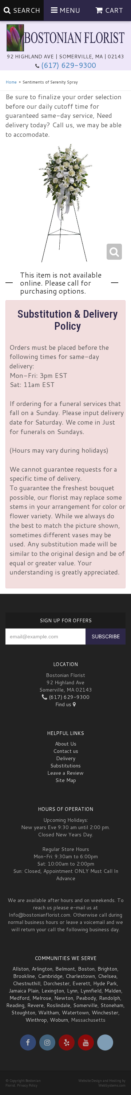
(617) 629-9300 (68, 65)
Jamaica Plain (24, 990)
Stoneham (111, 1005)
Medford (19, 998)
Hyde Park (105, 983)
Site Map (65, 780)
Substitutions (65, 765)
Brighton (107, 968)
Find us (64, 704)
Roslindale (58, 1005)
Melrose (41, 998)
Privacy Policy (27, 1085)
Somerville (85, 1005)
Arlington (42, 968)
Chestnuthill (26, 983)
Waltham (48, 1012)
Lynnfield (91, 990)
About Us (65, 743)
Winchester (105, 1012)
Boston (86, 968)
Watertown (75, 1012)
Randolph (109, 998)
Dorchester (56, 983)
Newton (63, 998)
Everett (81, 983)
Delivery (65, 758)
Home (11, 82)
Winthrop (36, 1020)
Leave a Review (65, 773)
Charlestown (80, 976)
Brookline (24, 976)
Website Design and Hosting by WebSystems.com (102, 1083)
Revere (35, 1005)
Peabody (86, 998)
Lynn (72, 990)
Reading (15, 1005)
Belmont (65, 968)
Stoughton (23, 1012)
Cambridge (50, 976)
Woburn (59, 1020)
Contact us (65, 751)
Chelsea (107, 976)
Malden (112, 990)
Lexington (52, 990)
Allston (20, 968)
